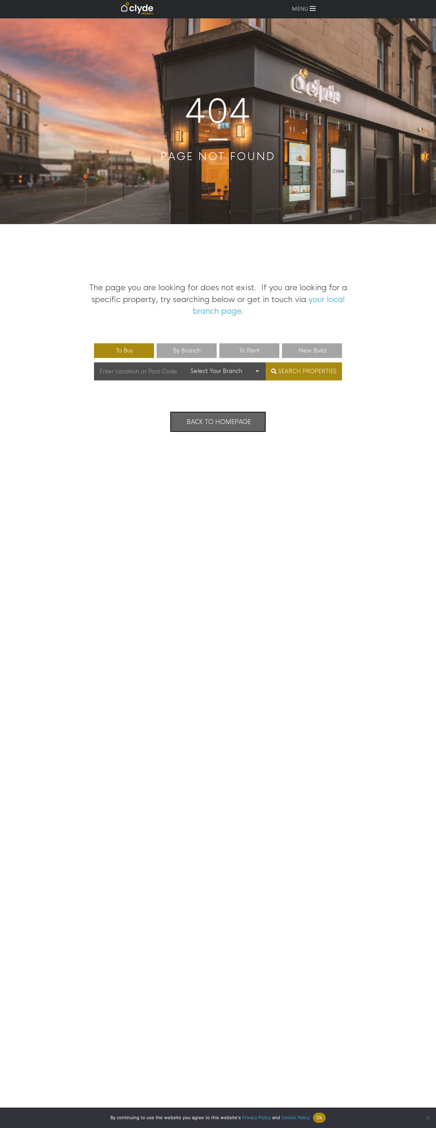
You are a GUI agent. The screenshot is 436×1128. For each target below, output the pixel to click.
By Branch (187, 350)
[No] (427, 1117)
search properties (307, 371)
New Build (312, 350)
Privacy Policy (256, 1117)
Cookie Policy (295, 1117)
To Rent (249, 350)
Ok (319, 1117)
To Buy (124, 350)
